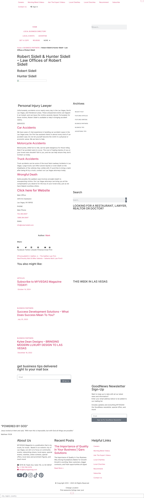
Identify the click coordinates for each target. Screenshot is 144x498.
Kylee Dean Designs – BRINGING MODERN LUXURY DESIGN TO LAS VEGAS (39, 345)
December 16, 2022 (24, 353)
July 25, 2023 (22, 319)
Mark (47, 235)
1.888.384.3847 (23, 218)
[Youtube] (19, 475)
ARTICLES (21, 278)
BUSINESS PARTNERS (31, 48)
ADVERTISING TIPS (80, 131)
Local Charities (74, 2)
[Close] (142, 1)
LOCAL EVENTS (28, 36)
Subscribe (116, 2)
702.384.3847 (22, 214)
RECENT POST (79, 112)
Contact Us (22, 7)
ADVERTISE (42, 36)
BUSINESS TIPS (79, 127)
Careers (21, 2)
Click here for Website (33, 190)
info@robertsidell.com (25, 225)
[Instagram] (30, 475)
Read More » (59, 468)
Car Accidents (26, 127)
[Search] (126, 200)
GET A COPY (24, 40)
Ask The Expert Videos (56, 2)
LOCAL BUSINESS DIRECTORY (34, 31)
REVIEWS (36, 40)
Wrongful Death (27, 174)
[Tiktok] (35, 475)
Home (19, 48)
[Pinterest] (41, 475)
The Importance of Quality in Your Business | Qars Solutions (71, 450)
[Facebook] (25, 475)
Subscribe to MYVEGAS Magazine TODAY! (39, 283)
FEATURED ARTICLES (81, 115)
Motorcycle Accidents (31, 143)
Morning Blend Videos (36, 2)
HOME (34, 27)
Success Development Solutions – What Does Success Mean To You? (43, 313)
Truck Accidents (27, 158)
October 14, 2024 (24, 289)
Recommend (104, 2)
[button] (20, 248)
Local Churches (89, 2)
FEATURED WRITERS (81, 119)
